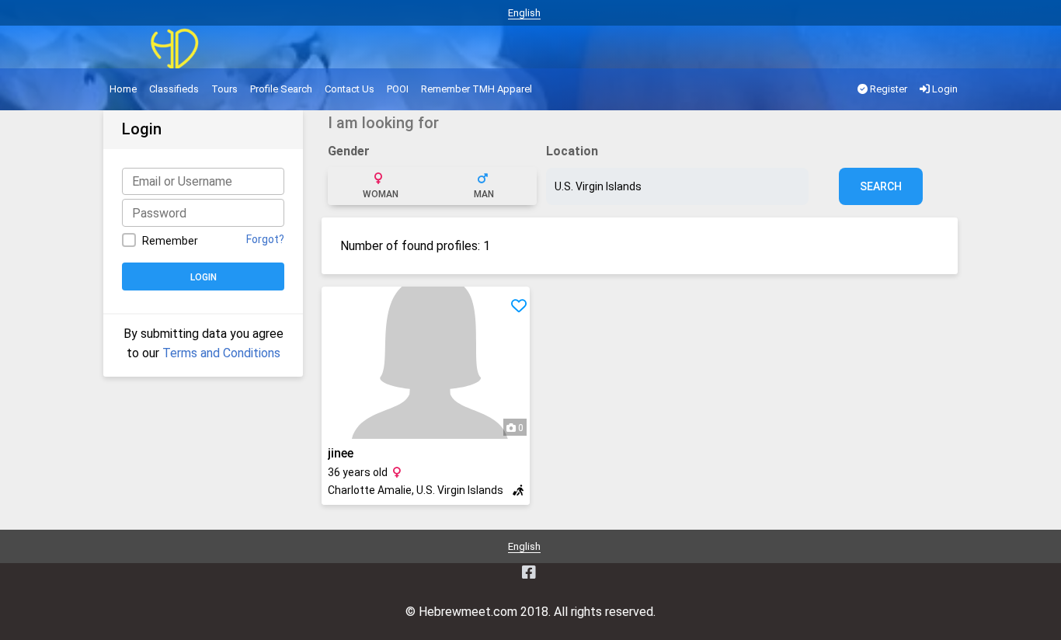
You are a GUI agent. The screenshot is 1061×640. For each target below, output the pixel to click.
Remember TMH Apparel (476, 89)
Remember (170, 241)
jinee (340, 453)
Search (881, 186)
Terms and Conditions (221, 353)
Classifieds (174, 89)
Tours (224, 89)
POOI (398, 89)
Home (123, 89)
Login (944, 89)
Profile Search (281, 89)
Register (887, 89)
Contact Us (349, 89)
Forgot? (265, 239)
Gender (349, 151)
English (524, 13)
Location (572, 151)
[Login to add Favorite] (519, 306)
